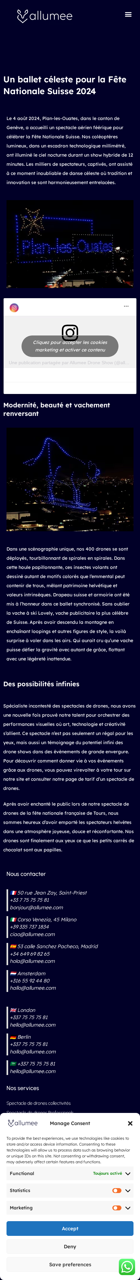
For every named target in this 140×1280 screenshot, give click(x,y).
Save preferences (70, 1264)
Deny (70, 1246)
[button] (130, 1123)
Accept (70, 1228)
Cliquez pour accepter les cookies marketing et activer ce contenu (70, 346)
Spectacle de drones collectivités (39, 1103)
